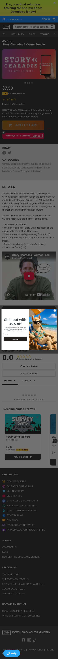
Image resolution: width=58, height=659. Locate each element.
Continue (15, 339)
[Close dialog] (55, 310)
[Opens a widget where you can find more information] (11, 653)
